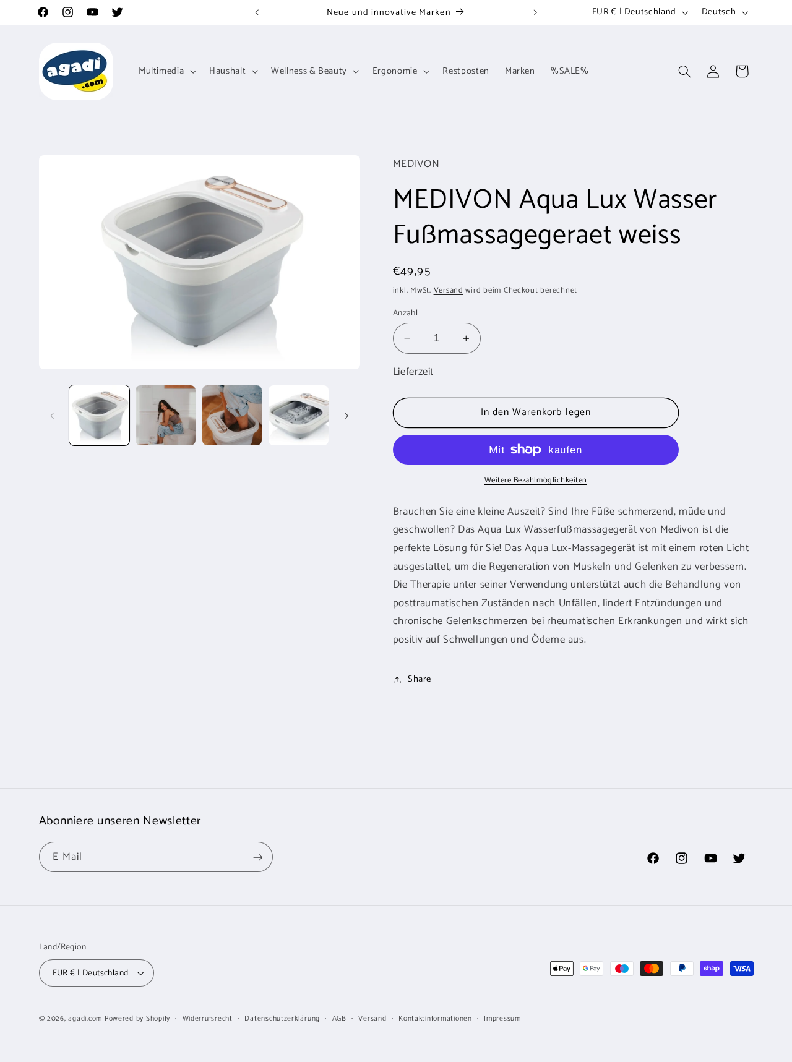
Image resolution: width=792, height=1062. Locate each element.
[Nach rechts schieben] (346, 415)
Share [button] (419, 679)
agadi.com (85, 1018)
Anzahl (405, 313)
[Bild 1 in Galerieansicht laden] (99, 415)
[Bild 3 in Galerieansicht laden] (232, 415)
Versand (448, 290)
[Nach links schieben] (52, 415)
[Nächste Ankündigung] (535, 12)
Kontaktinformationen (435, 1018)
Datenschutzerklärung (282, 1018)
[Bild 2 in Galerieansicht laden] (166, 415)
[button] (166, 71)
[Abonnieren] (257, 857)
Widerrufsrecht (208, 1018)
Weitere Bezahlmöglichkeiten (535, 481)
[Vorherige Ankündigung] (256, 12)
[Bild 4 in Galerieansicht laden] (299, 415)
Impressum (502, 1018)
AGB (339, 1018)
